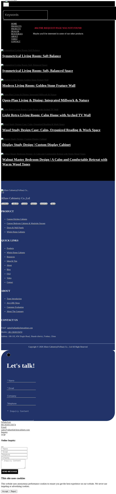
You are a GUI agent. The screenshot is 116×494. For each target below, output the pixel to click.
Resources (11, 257)
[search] (52, 12)
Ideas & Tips (12, 261)
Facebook (5, 204)
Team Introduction (14, 299)
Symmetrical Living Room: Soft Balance (31, 56)
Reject (13, 491)
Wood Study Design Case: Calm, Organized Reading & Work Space (51, 130)
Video (9, 278)
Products (10, 248)
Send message (96, 426)
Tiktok (53, 204)
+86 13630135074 (14, 332)
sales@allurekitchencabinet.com (20, 328)
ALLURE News (13, 303)
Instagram (44, 204)
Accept (5, 491)
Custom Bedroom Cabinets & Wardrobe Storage (26, 223)
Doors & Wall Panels (15, 228)
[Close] (8, 355)
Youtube (24, 204)
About (9, 265)
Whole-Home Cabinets (16, 232)
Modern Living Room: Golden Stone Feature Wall (38, 85)
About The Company (15, 311)
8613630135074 (8, 425)
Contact (15, 41)
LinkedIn (15, 204)
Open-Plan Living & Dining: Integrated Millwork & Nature (45, 100)
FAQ (9, 274)
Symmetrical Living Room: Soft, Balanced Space (37, 70)
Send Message (9, 472)
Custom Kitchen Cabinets (17, 219)
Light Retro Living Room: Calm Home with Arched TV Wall (46, 115)
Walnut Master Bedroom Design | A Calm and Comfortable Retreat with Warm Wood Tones (54, 162)
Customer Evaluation (15, 307)
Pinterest (33, 204)
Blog (9, 270)
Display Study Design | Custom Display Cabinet (36, 145)
